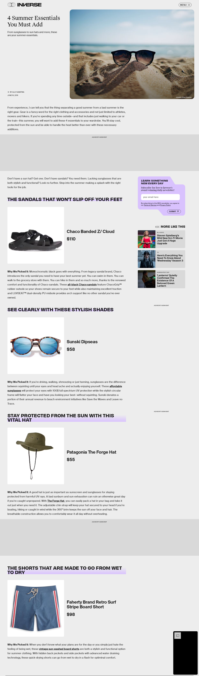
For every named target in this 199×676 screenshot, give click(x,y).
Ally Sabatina (18, 92)
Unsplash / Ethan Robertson (184, 97)
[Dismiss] (195, 633)
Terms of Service (150, 205)
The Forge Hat (55, 501)
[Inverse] (29, 5)
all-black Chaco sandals (82, 284)
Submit (172, 211)
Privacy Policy (165, 205)
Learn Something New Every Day (154, 182)
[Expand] (176, 633)
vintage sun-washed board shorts (59, 649)
